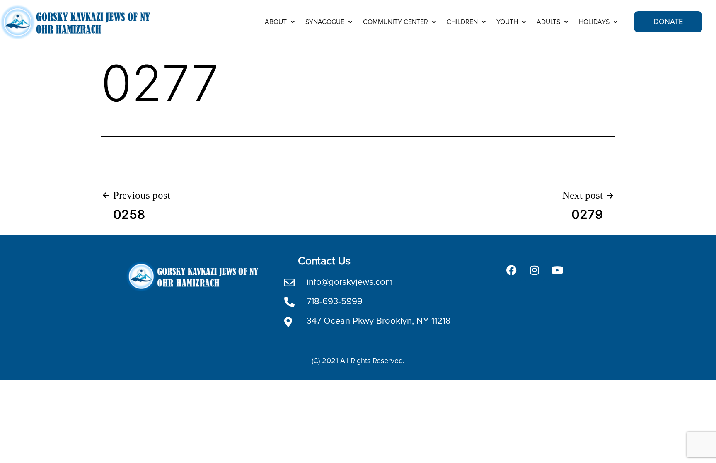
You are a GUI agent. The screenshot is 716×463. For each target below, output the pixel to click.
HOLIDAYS (594, 22)
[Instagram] (534, 270)
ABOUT (276, 22)
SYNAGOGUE (324, 22)
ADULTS (548, 22)
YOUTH (507, 22)
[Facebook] (511, 270)
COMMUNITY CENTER (395, 22)
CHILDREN (462, 22)
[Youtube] (557, 270)
